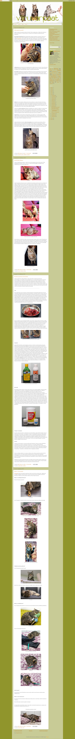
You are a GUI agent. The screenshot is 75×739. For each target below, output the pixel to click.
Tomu (26, 24)
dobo (54, 70)
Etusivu (15, 24)
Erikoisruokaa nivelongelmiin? (54, 36)
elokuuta (53, 100)
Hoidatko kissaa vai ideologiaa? (55, 40)
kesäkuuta (53, 103)
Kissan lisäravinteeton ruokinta (55, 31)
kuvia (23, 727)
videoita (51, 83)
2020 (52, 88)
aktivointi (19, 154)
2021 (52, 87)
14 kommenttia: (29, 269)
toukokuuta (53, 104)
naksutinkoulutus (53, 76)
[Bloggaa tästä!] (33, 153)
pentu (22, 154)
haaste (59, 71)
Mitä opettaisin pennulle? (19, 30)
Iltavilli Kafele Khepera (18, 160)
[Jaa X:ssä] (34, 153)
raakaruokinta (20, 465)
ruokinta (24, 465)
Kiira (23, 24)
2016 (52, 92)
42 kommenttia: (29, 464)
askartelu (51, 70)
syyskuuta (53, 99)
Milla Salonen (57, 51)
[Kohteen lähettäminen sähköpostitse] (33, 153)
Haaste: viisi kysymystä (18, 471)
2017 (52, 91)
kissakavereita (54, 74)
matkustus (54, 75)
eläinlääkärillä (54, 71)
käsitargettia (19, 38)
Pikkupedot (16, 473)
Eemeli (19, 24)
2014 (52, 118)
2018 (52, 90)
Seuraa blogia (52, 42)
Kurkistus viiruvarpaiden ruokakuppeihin (53, 33)
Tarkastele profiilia (53, 64)
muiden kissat (59, 75)
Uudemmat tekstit (18, 730)
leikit (50, 75)
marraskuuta (54, 96)
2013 (52, 119)
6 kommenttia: (28, 726)
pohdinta (25, 154)
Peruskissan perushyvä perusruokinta (21, 276)
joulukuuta (53, 95)
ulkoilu (58, 82)
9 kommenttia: (28, 153)
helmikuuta (53, 115)
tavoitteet (28, 154)
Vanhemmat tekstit (43, 730)
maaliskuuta (54, 113)
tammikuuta (54, 116)
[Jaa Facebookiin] (35, 153)
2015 (52, 94)
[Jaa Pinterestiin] (36, 153)
